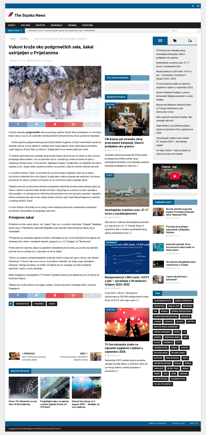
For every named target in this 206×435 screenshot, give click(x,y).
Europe (157, 337)
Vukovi (52, 304)
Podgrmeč (39, 304)
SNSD (173, 374)
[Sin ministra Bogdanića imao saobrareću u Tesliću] (158, 264)
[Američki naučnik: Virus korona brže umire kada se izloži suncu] (158, 247)
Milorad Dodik (161, 353)
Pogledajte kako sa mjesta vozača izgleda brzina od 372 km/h (54, 404)
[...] (136, 165)
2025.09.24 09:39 (114, 288)
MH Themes (56, 429)
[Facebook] (192, 5)
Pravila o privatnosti (158, 423)
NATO (185, 358)
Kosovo (184, 348)
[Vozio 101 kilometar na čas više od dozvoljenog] (23, 388)
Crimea (157, 322)
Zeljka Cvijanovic (163, 384)
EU (184, 332)
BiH (155, 311)
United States (160, 379)
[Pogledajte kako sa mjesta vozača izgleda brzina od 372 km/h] (55, 388)
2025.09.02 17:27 (114, 356)
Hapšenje (168, 342)
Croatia (169, 322)
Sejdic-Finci (173, 368)
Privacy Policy (178, 423)
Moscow (158, 358)
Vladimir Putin (178, 379)
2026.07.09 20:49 (114, 217)
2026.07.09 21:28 (114, 150)
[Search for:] (183, 30)
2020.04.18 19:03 (174, 283)
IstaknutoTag (22, 304)
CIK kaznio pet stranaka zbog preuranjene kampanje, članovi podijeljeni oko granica (124, 142)
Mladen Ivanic (178, 353)
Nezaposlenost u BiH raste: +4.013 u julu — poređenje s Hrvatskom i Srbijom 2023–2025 (127, 281)
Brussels (185, 316)
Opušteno (87, 25)
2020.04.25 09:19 (174, 253)
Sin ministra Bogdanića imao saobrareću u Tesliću (181, 263)
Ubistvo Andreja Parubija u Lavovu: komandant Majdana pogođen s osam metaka (174, 96)
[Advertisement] (55, 329)
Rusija (178, 363)
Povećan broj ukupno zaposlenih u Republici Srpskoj (177, 229)
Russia (188, 363)
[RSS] (198, 5)
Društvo (40, 25)
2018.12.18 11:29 (19, 61)
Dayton (190, 322)
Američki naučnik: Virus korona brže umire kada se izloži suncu (180, 247)
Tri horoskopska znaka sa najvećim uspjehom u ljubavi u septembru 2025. (124, 348)
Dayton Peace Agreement (166, 327)
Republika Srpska (162, 363)
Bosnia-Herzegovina (181, 311)
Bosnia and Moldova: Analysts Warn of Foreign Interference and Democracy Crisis (173, 108)
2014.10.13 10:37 (174, 218)
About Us (194, 423)
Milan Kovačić (35, 61)
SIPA (165, 374)
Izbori (174, 348)
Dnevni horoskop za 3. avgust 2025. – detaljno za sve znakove (85, 404)
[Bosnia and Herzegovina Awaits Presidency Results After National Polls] (158, 212)
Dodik (177, 332)
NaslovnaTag (172, 358)
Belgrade (187, 306)
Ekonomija (56, 25)
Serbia (185, 368)
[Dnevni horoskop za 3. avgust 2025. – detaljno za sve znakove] (86, 388)
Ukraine (183, 374)
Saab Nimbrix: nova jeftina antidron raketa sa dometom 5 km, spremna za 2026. (174, 129)
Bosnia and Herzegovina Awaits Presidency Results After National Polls (180, 212)
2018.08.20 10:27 (174, 268)
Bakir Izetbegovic (183, 301)
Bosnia (164, 311)
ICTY (178, 342)
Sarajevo (158, 368)
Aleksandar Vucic (162, 301)
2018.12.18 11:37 (174, 236)
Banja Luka (173, 306)
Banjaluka (159, 306)
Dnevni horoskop (162, 332)
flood (157, 342)
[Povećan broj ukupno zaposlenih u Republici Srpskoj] (158, 229)
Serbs (157, 374)
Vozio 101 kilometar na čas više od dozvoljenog (23, 403)
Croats (179, 322)
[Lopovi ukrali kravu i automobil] (158, 279)
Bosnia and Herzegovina (165, 316)
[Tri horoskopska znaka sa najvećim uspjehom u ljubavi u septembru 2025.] (127, 324)
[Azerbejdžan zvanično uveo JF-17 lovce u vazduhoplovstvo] (127, 190)
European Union (172, 337)
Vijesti (11, 25)
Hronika (72, 25)
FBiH (186, 337)
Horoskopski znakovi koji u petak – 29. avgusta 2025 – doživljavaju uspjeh (173, 142)
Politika (25, 25)
